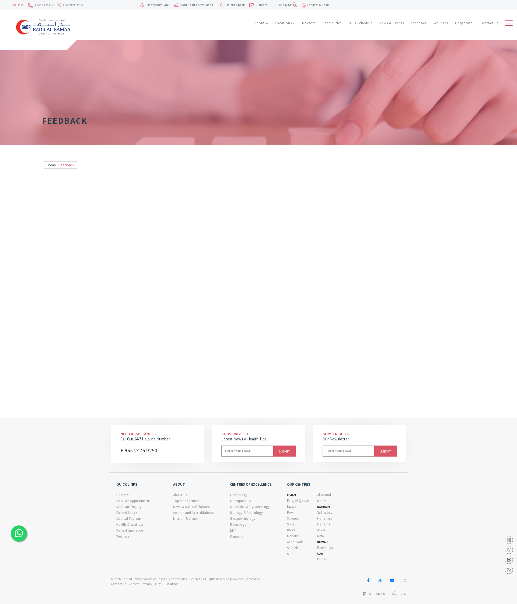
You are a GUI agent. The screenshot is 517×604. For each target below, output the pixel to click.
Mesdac (254, 579)
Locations (283, 23)
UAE (320, 554)
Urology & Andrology (246, 512)
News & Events (391, 23)
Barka (291, 530)
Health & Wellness (129, 524)
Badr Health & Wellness (196, 5)
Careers (261, 5)
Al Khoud (324, 495)
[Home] (45, 26)
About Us (180, 495)
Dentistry (236, 536)
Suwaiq (292, 518)
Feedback (419, 23)
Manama (324, 524)
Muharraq (324, 518)
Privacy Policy (151, 584)
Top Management (186, 501)
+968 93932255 (73, 5)
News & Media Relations (191, 506)
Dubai (321, 559)
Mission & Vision (185, 518)
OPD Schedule (360, 23)
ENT (233, 530)
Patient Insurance (129, 530)
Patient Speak (235, 5)
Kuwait (323, 542)
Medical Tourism (128, 518)
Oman (291, 495)
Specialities (332, 23)
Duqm (321, 501)
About (259, 23)
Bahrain (323, 507)
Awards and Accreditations (193, 512)
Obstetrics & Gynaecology (250, 506)
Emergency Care (157, 5)
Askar (321, 530)
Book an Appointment (133, 501)
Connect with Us (318, 5)
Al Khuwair (295, 542)
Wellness (441, 23)
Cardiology (238, 495)
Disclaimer (171, 584)
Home (51, 165)
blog (403, 594)
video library (377, 594)
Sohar (291, 524)
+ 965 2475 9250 (139, 450)
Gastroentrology (242, 518)
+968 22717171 (45, 5)
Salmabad (325, 512)
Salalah (292, 548)
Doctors (309, 23)
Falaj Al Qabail (298, 500)
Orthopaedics (240, 501)
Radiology (238, 524)
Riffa (320, 536)
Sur (289, 554)
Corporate (464, 23)
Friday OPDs (287, 5)
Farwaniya (325, 547)
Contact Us (489, 23)
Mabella (293, 536)
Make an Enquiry (129, 506)
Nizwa (291, 506)
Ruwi (291, 512)
